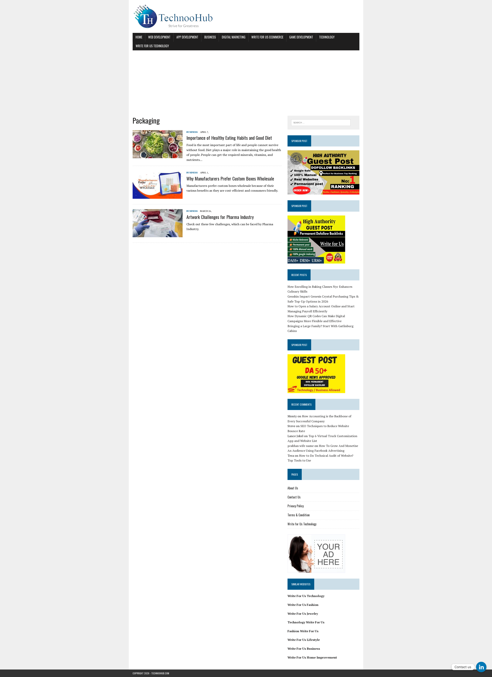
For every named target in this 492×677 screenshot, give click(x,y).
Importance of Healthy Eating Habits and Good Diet (229, 137)
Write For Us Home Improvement (312, 657)
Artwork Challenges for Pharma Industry (220, 216)
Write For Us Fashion (303, 605)
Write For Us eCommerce (267, 37)
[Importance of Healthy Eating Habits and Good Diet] (158, 155)
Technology (327, 37)
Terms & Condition (299, 515)
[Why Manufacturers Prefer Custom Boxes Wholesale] (158, 196)
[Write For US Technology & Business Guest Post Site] (246, 16)
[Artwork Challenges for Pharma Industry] (158, 235)
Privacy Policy (296, 506)
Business (210, 37)
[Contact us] (481, 667)
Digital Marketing (233, 37)
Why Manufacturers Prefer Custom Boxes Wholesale (230, 178)
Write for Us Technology (152, 46)
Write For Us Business (304, 648)
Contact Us (294, 497)
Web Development (159, 37)
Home (138, 37)
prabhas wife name (301, 446)
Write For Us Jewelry (303, 613)
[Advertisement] (246, 83)
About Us (293, 488)
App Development (187, 37)
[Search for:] (321, 122)
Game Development (301, 37)
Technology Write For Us (306, 622)
